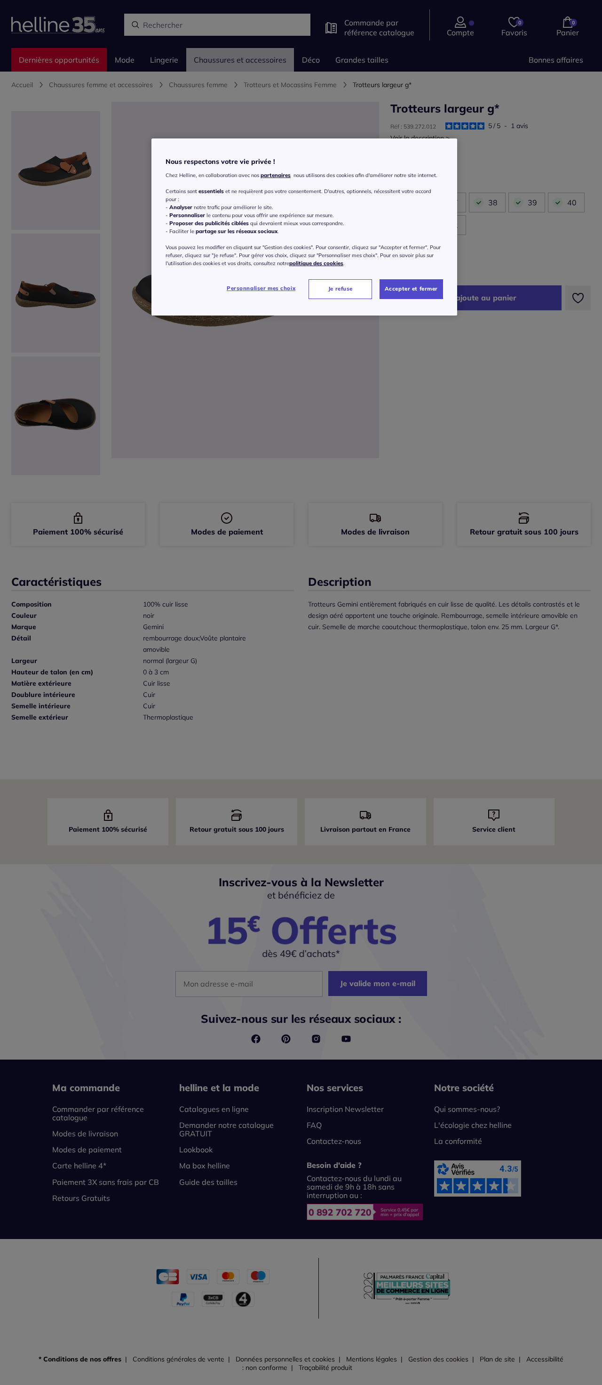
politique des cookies (316, 263)
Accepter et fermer (411, 288)
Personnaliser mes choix (261, 288)
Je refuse (340, 288)
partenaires (276, 175)
